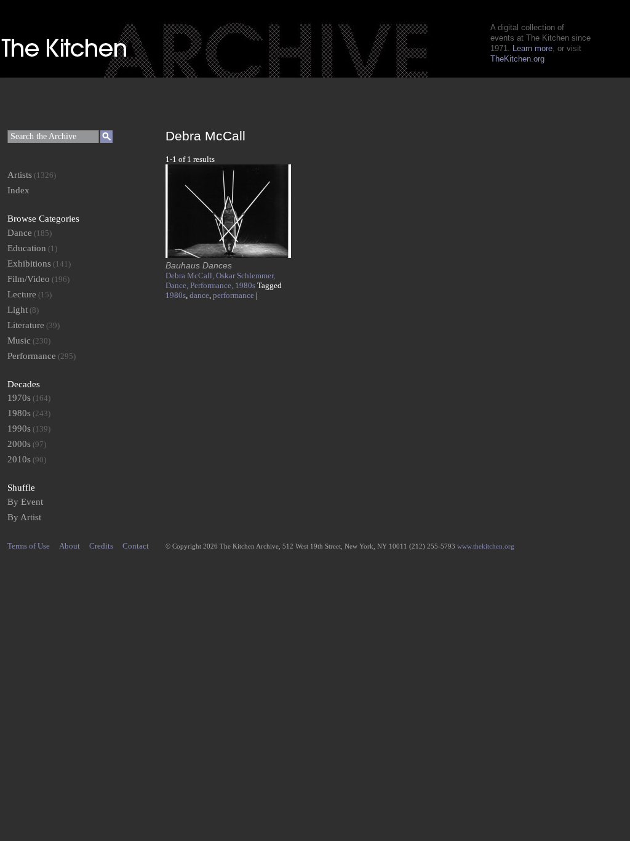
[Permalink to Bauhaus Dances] (228, 255)
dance (199, 295)
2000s (19, 444)
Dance (19, 233)
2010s (19, 459)
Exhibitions (29, 263)
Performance (31, 356)
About (69, 545)
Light (17, 310)
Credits (101, 545)
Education (26, 248)
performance (233, 295)
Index (18, 190)
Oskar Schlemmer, (245, 275)
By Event (25, 502)
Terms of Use (28, 545)
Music (19, 340)
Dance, (177, 285)
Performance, (212, 285)
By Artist (24, 517)
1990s (19, 428)
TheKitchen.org (517, 58)
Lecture (21, 294)
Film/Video (28, 279)
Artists (19, 175)
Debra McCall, (190, 275)
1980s (245, 285)
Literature (25, 325)
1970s (19, 398)
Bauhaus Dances (198, 265)
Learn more (532, 48)
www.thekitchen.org (485, 546)
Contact (135, 545)
